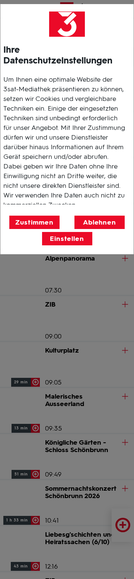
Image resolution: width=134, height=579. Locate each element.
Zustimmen (34, 222)
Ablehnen (99, 222)
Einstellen (67, 239)
